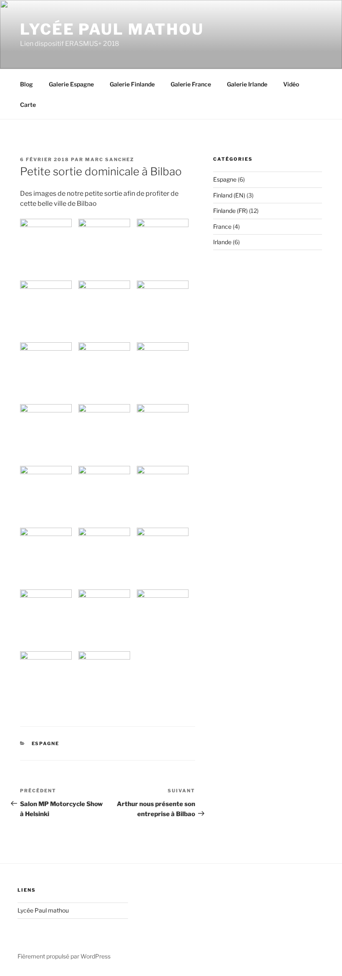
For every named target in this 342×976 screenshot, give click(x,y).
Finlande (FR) (230, 210)
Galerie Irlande (247, 84)
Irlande (222, 241)
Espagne (46, 743)
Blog (26, 84)
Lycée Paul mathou (43, 910)
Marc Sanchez (109, 159)
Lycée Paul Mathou (112, 29)
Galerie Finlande (132, 84)
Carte (28, 104)
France (222, 226)
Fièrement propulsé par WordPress (64, 956)
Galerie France (191, 84)
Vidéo (291, 84)
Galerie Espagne (71, 84)
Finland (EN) (229, 195)
